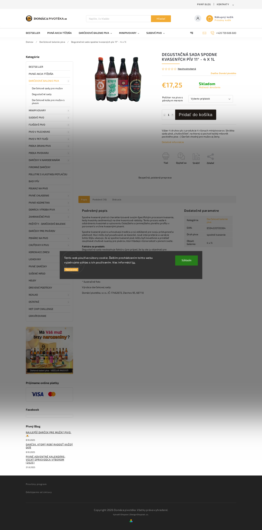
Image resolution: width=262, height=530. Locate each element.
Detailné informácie (173, 142)
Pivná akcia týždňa (41, 73)
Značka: (223, 73)
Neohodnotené (187, 69)
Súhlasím (186, 260)
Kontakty (223, 4)
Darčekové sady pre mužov (47, 88)
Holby (32, 280)
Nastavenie (71, 269)
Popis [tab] (84, 199)
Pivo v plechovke (39, 131)
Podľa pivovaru (39, 152)
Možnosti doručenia (209, 87)
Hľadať (161, 18)
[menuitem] (35, 32)
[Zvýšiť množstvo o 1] (172, 115)
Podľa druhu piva (40, 145)
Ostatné (34, 301)
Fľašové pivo (37, 124)
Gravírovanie (37, 315)
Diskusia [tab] (116, 199)
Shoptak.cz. (143, 514)
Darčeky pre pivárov (42, 230)
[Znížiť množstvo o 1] (164, 115)
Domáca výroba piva (42, 209)
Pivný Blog (204, 4)
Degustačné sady (42, 94)
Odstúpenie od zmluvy (39, 492)
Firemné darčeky (40, 167)
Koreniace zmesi (39, 252)
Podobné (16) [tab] (100, 199)
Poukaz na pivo (38, 188)
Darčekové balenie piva (44, 80)
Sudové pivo (36, 117)
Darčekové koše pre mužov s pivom (48, 101)
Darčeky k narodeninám (44, 160)
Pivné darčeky (38, 266)
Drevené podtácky (40, 287)
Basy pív (34, 181)
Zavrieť (224, 169)
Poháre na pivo (38, 238)
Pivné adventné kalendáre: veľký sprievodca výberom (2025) (45, 459)
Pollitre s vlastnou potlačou (48, 174)
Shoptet (125, 514)
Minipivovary (37, 110)
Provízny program (36, 484)
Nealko (33, 294)
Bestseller (36, 66)
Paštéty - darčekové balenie (47, 223)
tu (133, 262)
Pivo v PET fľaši (38, 138)
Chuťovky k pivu (39, 244)
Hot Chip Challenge (41, 308)
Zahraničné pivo (39, 216)
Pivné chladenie (39, 195)
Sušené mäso (37, 273)
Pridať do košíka (195, 114)
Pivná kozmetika (39, 202)
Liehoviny (35, 259)
